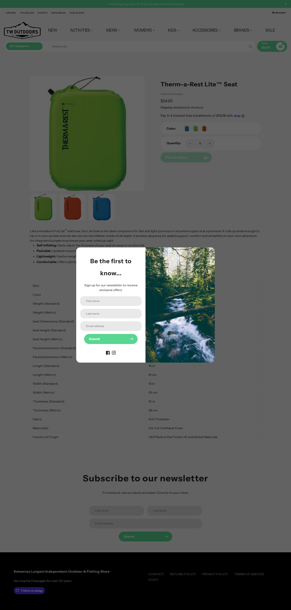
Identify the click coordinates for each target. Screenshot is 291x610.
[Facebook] (108, 352)
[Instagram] (114, 352)
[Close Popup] (209, 251)
